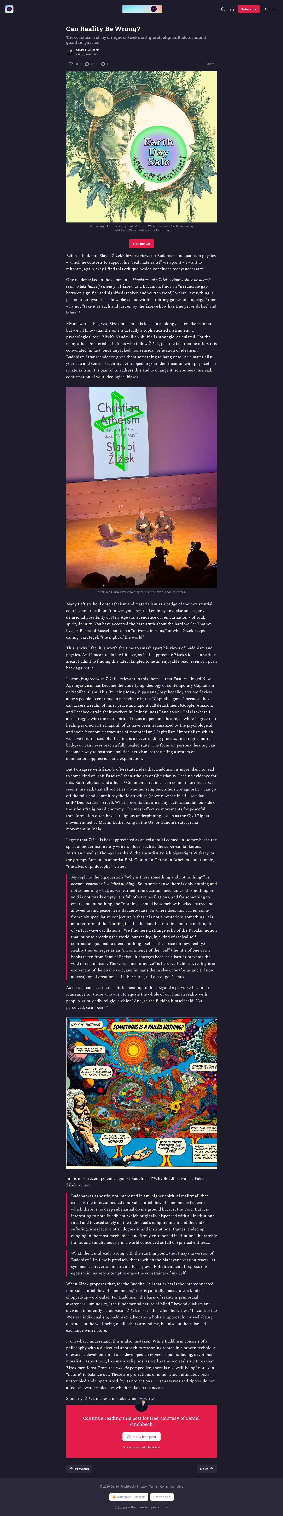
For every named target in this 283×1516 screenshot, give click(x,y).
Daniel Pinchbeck (87, 50)
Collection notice (171, 1486)
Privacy (142, 1486)
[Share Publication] (232, 9)
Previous (82, 1469)
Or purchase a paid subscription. (141, 1447)
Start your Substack (130, 1497)
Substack (121, 1507)
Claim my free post (141, 1436)
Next (204, 1469)
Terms (153, 1486)
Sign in (270, 9)
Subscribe (248, 9)
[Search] (223, 9)
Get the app (162, 1497)
